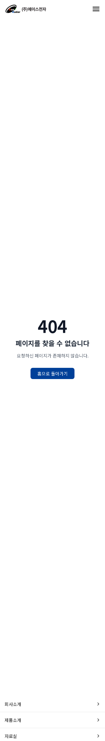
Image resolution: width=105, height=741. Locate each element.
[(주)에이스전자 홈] (25, 8)
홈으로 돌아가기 (52, 373)
